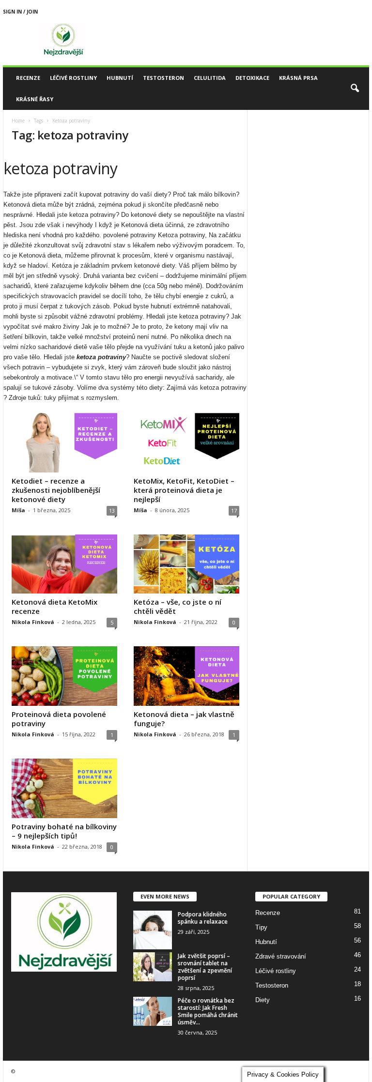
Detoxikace (252, 77)
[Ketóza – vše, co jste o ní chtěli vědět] (186, 564)
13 (112, 510)
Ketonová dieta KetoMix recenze (54, 606)
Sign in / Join (20, 11)
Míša (18, 510)
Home (18, 120)
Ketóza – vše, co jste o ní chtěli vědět (177, 606)
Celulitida (210, 77)
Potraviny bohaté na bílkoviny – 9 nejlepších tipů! (64, 831)
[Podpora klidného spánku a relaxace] (152, 930)
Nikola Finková (33, 621)
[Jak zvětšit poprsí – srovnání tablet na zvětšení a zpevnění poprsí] (152, 966)
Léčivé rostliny (73, 77)
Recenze (28, 77)
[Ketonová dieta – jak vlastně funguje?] (186, 676)
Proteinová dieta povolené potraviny (59, 718)
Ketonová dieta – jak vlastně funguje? (184, 718)
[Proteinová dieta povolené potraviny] (64, 676)
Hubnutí (120, 77)
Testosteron (163, 77)
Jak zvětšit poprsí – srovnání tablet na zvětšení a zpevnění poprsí (205, 967)
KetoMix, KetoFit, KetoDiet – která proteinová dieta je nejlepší (184, 490)
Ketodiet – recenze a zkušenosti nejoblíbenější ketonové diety (56, 490)
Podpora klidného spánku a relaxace (203, 918)
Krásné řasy (34, 99)
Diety (262, 1000)
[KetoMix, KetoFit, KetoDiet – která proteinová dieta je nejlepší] (186, 442)
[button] (354, 88)
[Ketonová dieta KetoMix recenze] (64, 564)
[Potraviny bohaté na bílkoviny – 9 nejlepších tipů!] (64, 788)
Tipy (261, 927)
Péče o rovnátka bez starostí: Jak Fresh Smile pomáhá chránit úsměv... (208, 1011)
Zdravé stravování (280, 956)
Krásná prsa (298, 77)
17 (234, 510)
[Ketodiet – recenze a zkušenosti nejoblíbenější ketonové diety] (64, 442)
